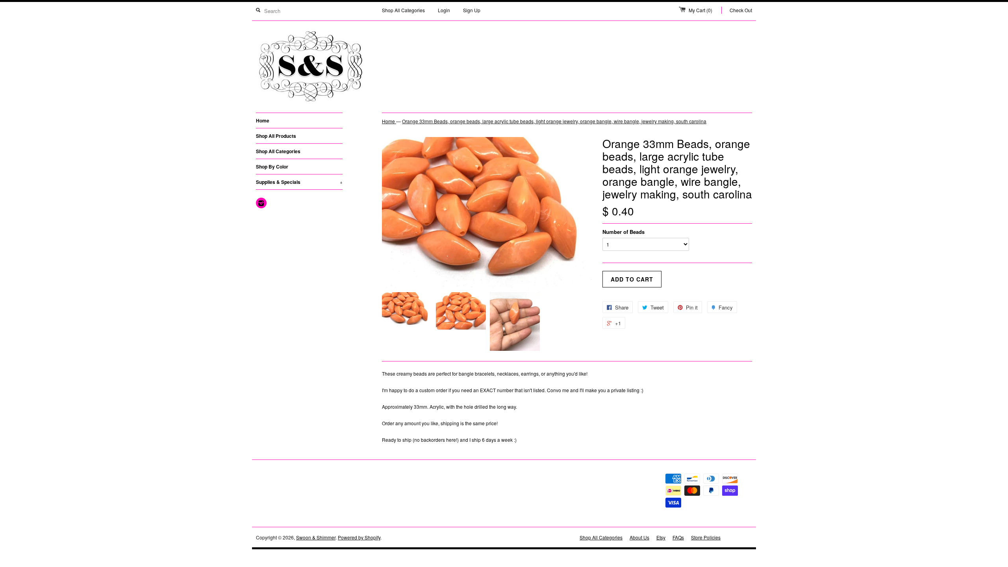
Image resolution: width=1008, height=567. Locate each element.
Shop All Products (276, 135)
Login (444, 10)
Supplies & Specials (299, 181)
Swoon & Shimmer (315, 537)
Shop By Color (272, 166)
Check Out (741, 10)
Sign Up (471, 10)
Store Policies (706, 537)
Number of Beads (623, 231)
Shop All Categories (403, 10)
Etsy (660, 537)
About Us (639, 537)
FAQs (678, 537)
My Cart (700, 10)
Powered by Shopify (359, 537)
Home (262, 120)
